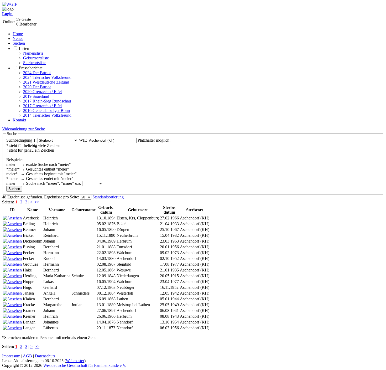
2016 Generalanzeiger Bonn (46, 110)
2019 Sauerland (36, 96)
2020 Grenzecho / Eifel (42, 91)
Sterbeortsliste (34, 62)
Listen (24, 48)
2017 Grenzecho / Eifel (42, 106)
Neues (18, 38)
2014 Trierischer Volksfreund (47, 115)
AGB (27, 356)
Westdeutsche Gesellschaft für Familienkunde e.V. (84, 365)
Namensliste (33, 53)
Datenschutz (45, 356)
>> (37, 202)
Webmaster (75, 360)
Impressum (11, 356)
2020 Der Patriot (37, 87)
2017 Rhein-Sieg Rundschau (47, 101)
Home (18, 34)
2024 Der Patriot (37, 72)
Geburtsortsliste (36, 58)
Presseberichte (31, 68)
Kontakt (19, 120)
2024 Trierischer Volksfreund (47, 77)
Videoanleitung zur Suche (23, 129)
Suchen (19, 43)
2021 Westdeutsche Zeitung (46, 82)
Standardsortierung (108, 197)
